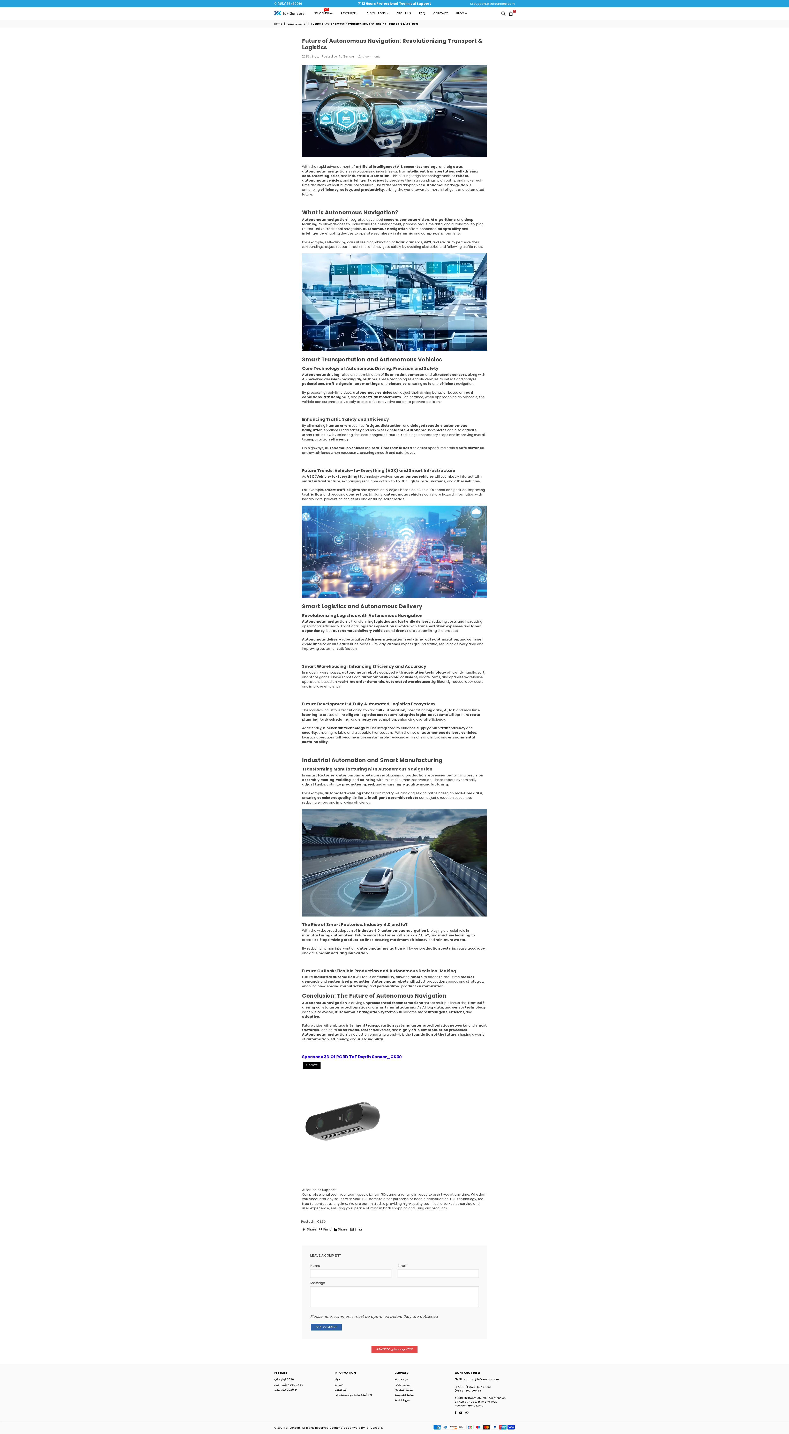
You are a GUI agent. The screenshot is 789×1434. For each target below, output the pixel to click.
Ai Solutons (376, 13)
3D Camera (322, 12)
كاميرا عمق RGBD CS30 (288, 1385)
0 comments (371, 57)
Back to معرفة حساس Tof (395, 1349)
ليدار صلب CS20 (284, 1379)
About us (404, 13)
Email (402, 1266)
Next (479, 1235)
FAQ (422, 13)
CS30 (321, 1221)
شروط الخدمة (402, 1400)
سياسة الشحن (402, 1385)
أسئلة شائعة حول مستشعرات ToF (354, 1395)
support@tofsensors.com (494, 3)
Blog (460, 13)
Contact (440, 13)
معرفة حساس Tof (296, 23)
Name (315, 1266)
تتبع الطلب (340, 1390)
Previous (312, 1235)
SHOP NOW (311, 1065)
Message (317, 1283)
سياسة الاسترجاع (404, 1390)
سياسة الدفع (401, 1379)
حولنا (337, 1379)
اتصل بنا (339, 1385)
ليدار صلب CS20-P (285, 1390)
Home (278, 23)
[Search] (503, 13)
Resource (349, 13)
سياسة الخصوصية (404, 1395)
